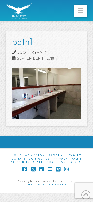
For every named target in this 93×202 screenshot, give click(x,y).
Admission (35, 155)
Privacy (60, 158)
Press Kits (20, 162)
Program (57, 155)
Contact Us (39, 158)
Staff (38, 162)
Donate (18, 158)
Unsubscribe (71, 162)
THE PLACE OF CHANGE (46, 184)
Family (75, 155)
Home (16, 155)
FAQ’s (77, 158)
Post (51, 162)
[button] (80, 11)
